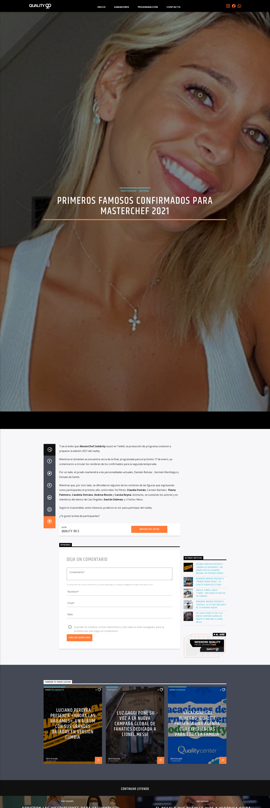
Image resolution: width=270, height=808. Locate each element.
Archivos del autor (149, 561)
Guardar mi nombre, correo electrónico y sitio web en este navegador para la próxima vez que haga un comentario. (119, 659)
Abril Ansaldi (52, 790)
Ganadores (121, 6)
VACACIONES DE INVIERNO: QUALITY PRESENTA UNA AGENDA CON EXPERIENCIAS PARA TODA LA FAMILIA (197, 756)
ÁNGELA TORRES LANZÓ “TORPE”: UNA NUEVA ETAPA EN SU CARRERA (210, 625)
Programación (148, 6)
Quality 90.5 (70, 563)
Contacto (174, 6)
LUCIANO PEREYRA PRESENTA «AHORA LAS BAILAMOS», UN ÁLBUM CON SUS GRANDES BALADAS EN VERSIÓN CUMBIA (209, 601)
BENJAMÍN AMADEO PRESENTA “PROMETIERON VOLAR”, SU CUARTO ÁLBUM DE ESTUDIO (210, 613)
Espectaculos (128, 205)
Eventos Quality (54, 722)
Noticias (144, 205)
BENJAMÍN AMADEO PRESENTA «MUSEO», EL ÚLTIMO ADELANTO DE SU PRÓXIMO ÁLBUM (211, 637)
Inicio (101, 6)
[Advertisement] (205, 530)
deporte (112, 722)
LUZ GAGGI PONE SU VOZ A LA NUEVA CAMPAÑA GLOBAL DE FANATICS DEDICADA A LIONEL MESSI (209, 650)
